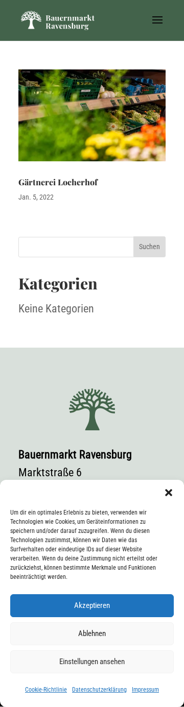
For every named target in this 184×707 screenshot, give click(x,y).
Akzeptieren (92, 605)
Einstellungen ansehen (92, 661)
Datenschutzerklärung (99, 689)
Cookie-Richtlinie (46, 689)
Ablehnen (92, 633)
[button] (169, 492)
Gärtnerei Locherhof (58, 182)
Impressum (145, 689)
